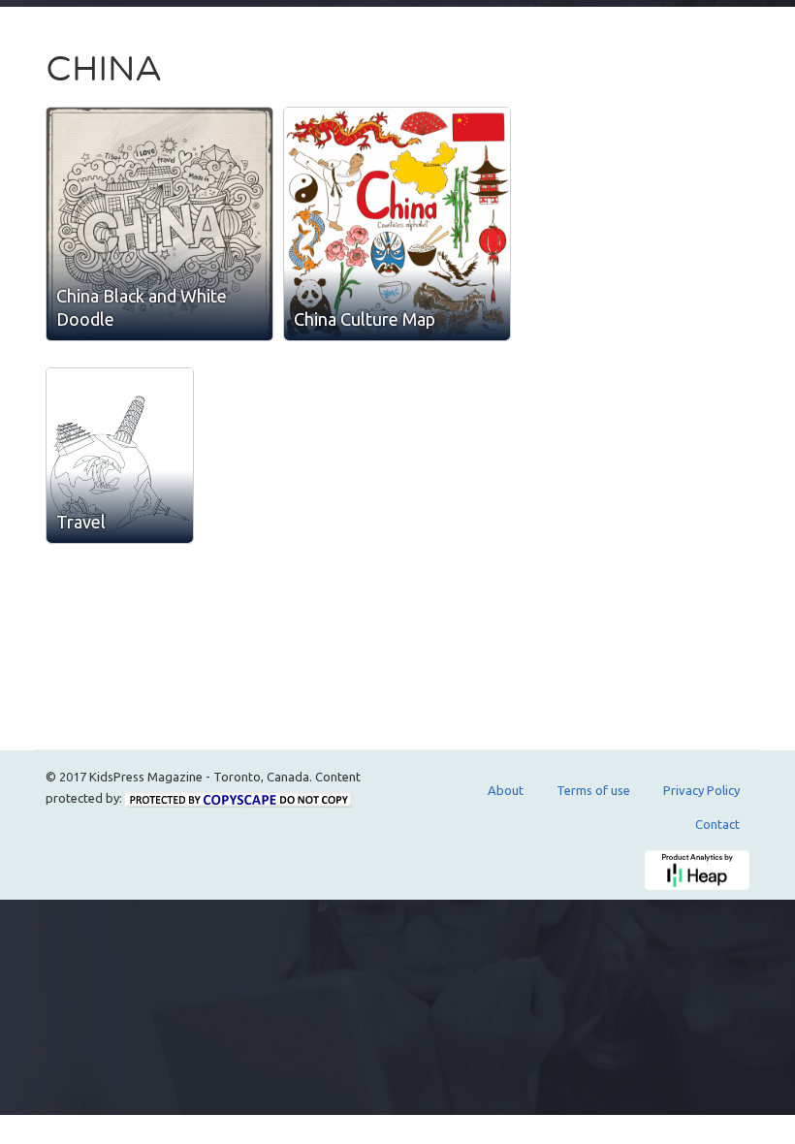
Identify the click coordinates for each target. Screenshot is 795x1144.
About (506, 790)
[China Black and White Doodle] (159, 224)
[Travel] (120, 455)
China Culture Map (364, 319)
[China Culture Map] (397, 224)
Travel (81, 521)
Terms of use (593, 790)
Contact (717, 824)
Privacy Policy (701, 790)
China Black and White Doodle (141, 307)
